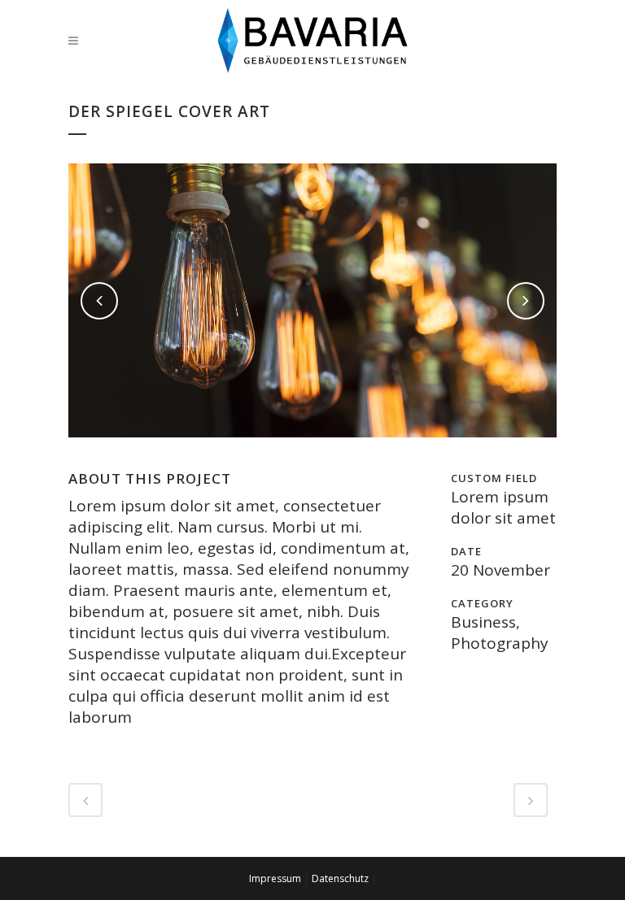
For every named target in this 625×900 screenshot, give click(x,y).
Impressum (275, 878)
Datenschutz (340, 878)
